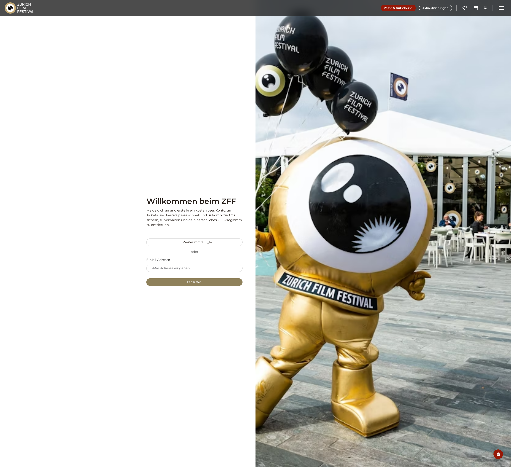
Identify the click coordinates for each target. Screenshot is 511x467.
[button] (501, 8)
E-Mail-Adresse (158, 260)
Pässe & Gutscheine (398, 8)
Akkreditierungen (435, 8)
